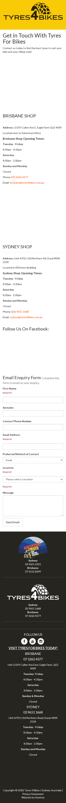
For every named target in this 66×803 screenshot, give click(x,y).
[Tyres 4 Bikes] (33, 9)
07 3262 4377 (33, 615)
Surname (8, 407)
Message (8, 492)
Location (8, 467)
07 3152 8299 (33, 571)
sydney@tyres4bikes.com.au (26, 317)
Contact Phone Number (17, 421)
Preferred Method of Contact (21, 454)
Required (7, 392)
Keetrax (40, 797)
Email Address (11, 434)
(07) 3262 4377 (19, 177)
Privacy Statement (33, 793)
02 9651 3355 (33, 564)
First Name (9, 388)
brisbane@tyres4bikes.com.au (27, 182)
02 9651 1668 (33, 608)
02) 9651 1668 (20, 311)
